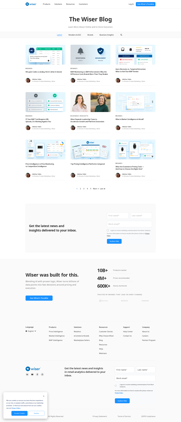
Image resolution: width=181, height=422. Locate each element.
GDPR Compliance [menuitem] (148, 416)
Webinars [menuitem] (103, 353)
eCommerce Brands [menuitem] (81, 336)
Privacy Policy (16, 408)
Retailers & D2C (75, 35)
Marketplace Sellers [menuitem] (82, 340)
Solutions (58, 4)
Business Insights (107, 35)
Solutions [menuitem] (77, 327)
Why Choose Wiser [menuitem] (106, 336)
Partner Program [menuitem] (148, 340)
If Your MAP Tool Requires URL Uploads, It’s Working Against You (38, 120)
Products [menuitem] (52, 327)
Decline (36, 413)
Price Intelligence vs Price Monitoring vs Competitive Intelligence (40, 165)
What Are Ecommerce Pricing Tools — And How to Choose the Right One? (130, 168)
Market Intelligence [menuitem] (57, 336)
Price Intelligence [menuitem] (56, 331)
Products (46, 4)
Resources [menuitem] (103, 327)
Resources (70, 4)
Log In (131, 4)
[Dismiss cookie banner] (43, 396)
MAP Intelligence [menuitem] (55, 340)
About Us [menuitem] (145, 331)
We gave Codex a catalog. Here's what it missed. (44, 72)
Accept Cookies (19, 413)
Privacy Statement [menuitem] (100, 416)
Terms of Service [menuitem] (124, 416)
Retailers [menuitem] (77, 331)
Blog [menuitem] (101, 340)
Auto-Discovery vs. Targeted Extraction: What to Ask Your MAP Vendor (131, 70)
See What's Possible (145, 4)
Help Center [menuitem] (128, 331)
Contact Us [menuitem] (127, 336)
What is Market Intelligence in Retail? (130, 119)
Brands (90, 35)
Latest (59, 35)
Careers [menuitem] (145, 336)
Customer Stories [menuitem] (106, 331)
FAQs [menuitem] (101, 349)
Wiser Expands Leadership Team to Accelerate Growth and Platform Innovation (87, 120)
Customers (83, 4)
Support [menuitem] (126, 327)
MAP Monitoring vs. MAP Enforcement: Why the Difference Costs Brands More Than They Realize (89, 73)
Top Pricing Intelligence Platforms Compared (87, 164)
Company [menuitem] (146, 327)
